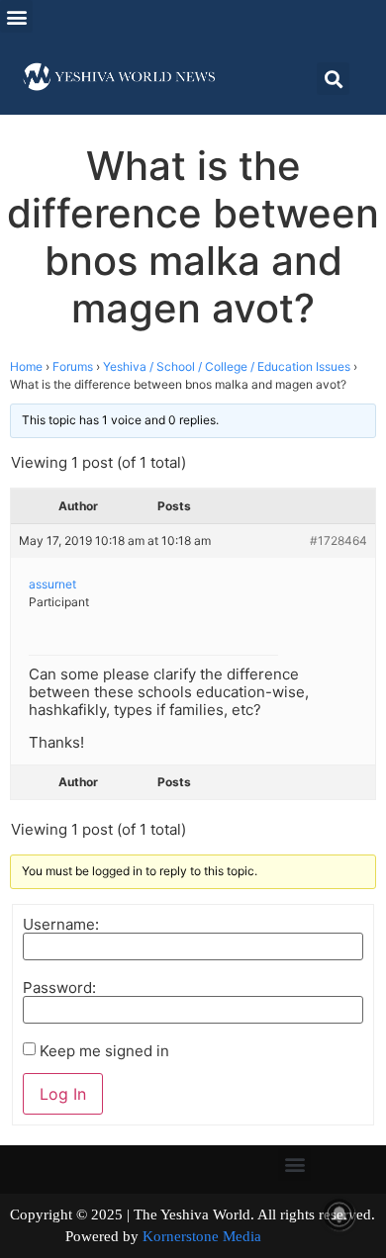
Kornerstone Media (202, 1236)
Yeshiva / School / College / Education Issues (226, 366)
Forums (72, 366)
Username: (61, 924)
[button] (16, 16)
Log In (63, 1094)
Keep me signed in (104, 1050)
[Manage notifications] (339, 1214)
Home (26, 366)
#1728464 (338, 540)
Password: (59, 987)
